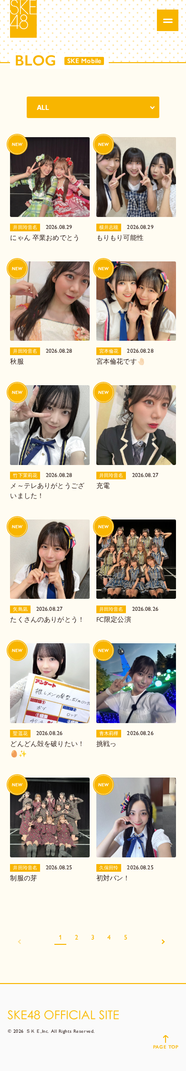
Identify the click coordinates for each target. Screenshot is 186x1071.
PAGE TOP (165, 1047)
